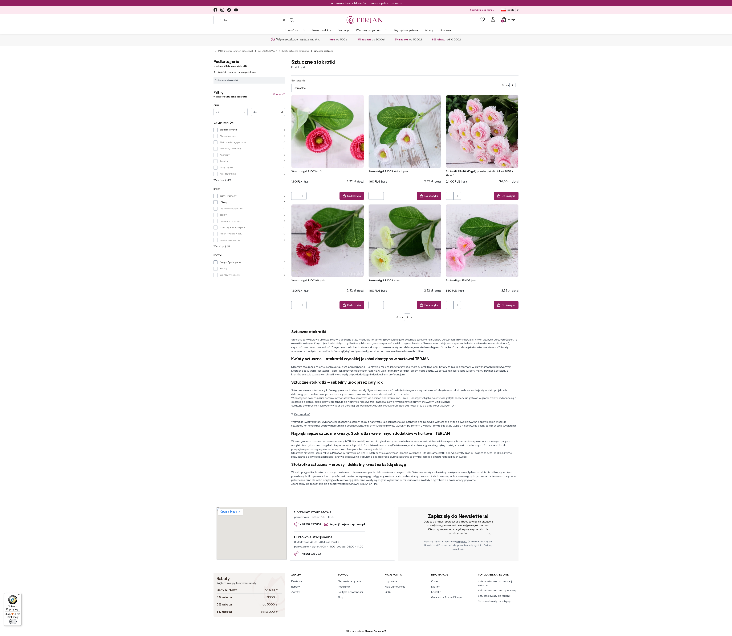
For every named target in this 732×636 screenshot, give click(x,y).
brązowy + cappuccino (231, 208)
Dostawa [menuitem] (445, 30)
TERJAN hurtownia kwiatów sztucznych (233, 50)
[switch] (13, 621)
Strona (505, 85)
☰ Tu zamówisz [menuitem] (290, 30)
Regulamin (461, 541)
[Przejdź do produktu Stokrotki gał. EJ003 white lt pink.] (404, 131)
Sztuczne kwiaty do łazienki (494, 595)
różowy (223, 202)
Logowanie (391, 581)
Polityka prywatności (350, 592)
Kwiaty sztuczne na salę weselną (497, 590)
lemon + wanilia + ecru (231, 233)
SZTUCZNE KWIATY (267, 50)
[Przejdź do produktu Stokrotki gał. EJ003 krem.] (404, 240)
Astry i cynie (226, 167)
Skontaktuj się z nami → (482, 9)
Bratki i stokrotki (228, 129)
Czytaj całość (302, 414)
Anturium (224, 161)
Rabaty (295, 586)
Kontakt (436, 592)
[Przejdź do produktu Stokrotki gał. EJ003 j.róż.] (482, 240)
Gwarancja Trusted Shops (446, 597)
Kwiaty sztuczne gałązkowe (295, 50)
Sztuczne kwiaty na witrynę (494, 601)
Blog (340, 597)
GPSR (388, 592)
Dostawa (296, 581)
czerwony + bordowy (231, 221)
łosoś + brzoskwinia (230, 240)
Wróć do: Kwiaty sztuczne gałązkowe (237, 72)
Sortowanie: (298, 80)
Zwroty (295, 592)
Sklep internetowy (365, 631)
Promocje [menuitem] (343, 30)
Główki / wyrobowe (230, 274)
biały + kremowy (228, 195)
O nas (434, 581)
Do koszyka (354, 196)
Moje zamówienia (395, 586)
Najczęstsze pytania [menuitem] (406, 30)
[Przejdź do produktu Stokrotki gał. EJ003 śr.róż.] (327, 131)
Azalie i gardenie (228, 173)
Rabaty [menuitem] (429, 30)
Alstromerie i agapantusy (233, 142)
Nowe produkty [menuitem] (321, 30)
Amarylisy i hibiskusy (230, 148)
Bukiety (223, 268)
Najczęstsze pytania (349, 581)
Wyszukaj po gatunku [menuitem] (368, 30)
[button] (291, 20)
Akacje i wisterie (228, 136)
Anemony (225, 154)
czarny (223, 214)
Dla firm (435, 586)
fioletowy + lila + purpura (232, 227)
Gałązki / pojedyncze (230, 262)
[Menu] (19, 595)
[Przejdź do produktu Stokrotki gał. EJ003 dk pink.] (327, 240)
